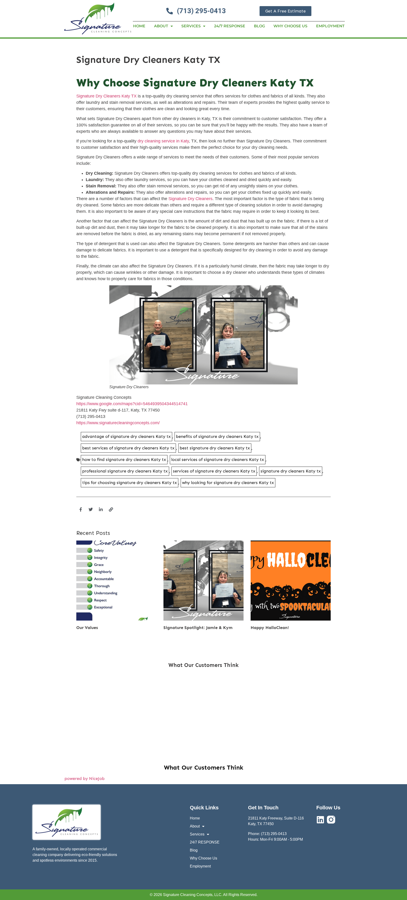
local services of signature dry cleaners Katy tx (217, 459)
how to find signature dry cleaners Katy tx (124, 459)
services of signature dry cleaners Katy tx (214, 471)
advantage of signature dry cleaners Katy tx (126, 436)
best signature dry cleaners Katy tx (215, 448)
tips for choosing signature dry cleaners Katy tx (129, 482)
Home (139, 26)
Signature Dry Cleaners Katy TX (106, 96)
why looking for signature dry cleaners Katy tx (228, 482)
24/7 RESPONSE (229, 26)
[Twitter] (90, 509)
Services (191, 26)
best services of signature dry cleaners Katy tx (128, 448)
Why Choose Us (290, 26)
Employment (330, 26)
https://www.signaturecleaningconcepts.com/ (118, 422)
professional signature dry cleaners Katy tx (125, 471)
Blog (259, 26)
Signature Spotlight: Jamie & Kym (197, 627)
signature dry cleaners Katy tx (290, 471)
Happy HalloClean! (270, 627)
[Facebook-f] (80, 509)
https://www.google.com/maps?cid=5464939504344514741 (132, 403)
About (161, 26)
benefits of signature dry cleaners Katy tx (217, 436)
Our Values (87, 627)
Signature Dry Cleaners (190, 198)
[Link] (111, 509)
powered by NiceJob (85, 778)
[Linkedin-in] (101, 509)
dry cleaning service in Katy (163, 141)
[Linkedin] (320, 819)
